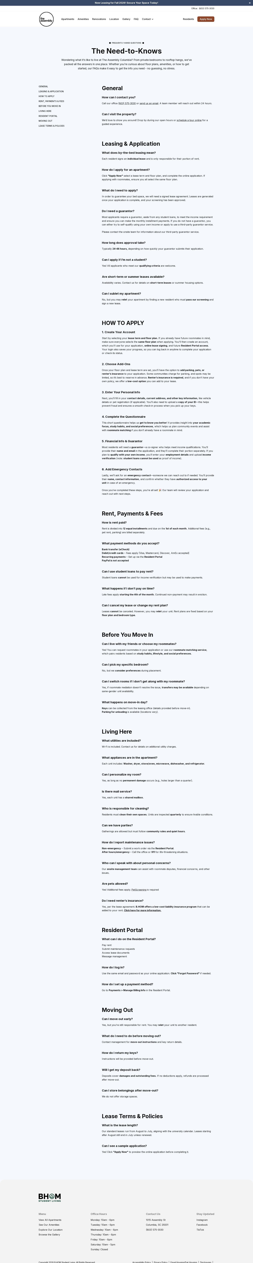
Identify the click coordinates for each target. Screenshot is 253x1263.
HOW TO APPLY (46, 96)
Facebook (202, 1224)
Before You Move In (50, 106)
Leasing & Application (51, 91)
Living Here (45, 111)
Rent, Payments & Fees (51, 101)
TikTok (200, 1229)
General (43, 86)
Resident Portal (48, 116)
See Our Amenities (49, 1224)
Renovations (99, 19)
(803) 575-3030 (206, 8)
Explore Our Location (51, 1229)
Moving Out (45, 121)
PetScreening (138, 889)
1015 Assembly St (155, 1219)
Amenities (83, 19)
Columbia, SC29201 (157, 1224)
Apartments (67, 19)
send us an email (149, 103)
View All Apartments (50, 1219)
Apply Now (206, 19)
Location (114, 19)
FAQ (136, 19)
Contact (146, 19)
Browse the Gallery (49, 1234)
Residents (188, 19)
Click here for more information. (142, 910)
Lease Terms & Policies (51, 126)
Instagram (202, 1219)
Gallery (126, 19)
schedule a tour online (189, 120)
